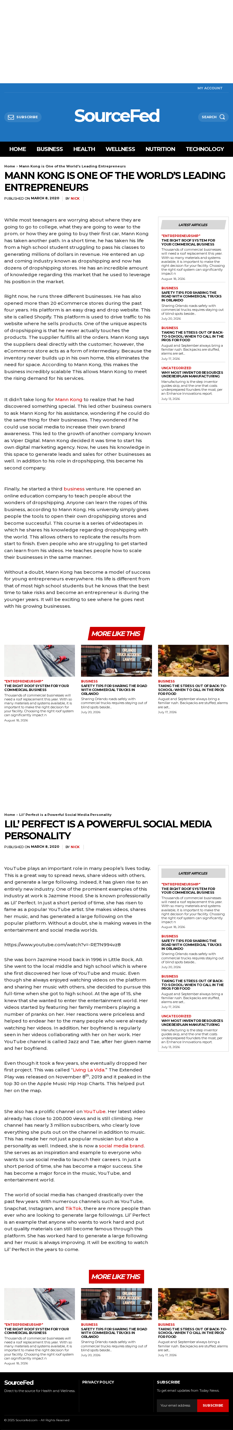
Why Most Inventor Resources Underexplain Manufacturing (192, 374)
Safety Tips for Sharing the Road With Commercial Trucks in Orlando (191, 296)
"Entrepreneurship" (180, 236)
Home (9, 166)
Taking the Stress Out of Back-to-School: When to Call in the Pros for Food (192, 336)
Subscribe (213, 1405)
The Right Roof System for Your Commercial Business (188, 242)
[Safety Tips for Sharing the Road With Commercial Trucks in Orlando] (116, 661)
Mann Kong (69, 399)
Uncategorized (176, 368)
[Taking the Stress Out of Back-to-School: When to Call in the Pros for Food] (193, 661)
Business (169, 288)
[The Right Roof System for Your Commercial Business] (39, 661)
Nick (75, 199)
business (74, 489)
